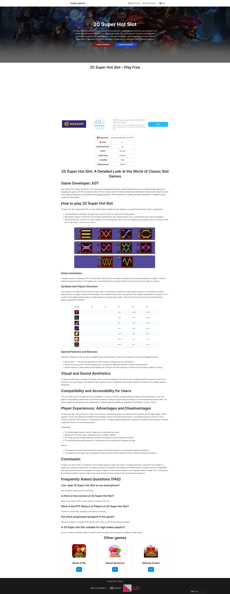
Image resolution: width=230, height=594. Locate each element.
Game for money (125, 45)
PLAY (158, 124)
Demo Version (103, 45)
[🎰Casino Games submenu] (156, 3)
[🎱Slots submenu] (165, 3)
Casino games (77, 3)
